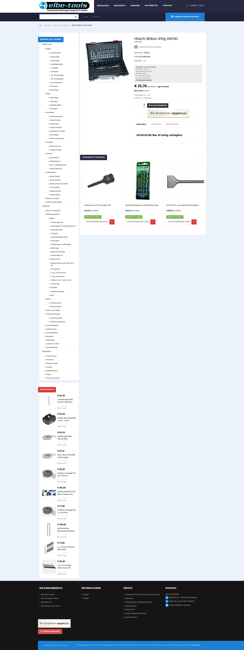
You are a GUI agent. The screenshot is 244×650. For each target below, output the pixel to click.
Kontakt (86, 594)
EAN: (136, 56)
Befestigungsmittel (53, 214)
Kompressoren (51, 356)
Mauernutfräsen (55, 191)
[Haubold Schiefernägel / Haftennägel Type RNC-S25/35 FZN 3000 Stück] (49, 401)
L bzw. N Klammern (58, 276)
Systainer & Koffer (52, 343)
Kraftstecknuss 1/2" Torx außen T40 (97, 205)
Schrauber (49, 142)
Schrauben (53, 287)
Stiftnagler (54, 71)
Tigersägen (54, 101)
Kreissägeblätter (52, 332)
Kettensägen (54, 97)
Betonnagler (55, 57)
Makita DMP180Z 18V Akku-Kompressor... (66, 493)
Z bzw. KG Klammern (58, 272)
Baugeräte (46, 351)
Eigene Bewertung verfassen (150, 47)
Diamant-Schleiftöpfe (57, 321)
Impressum (129, 598)
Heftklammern (55, 259)
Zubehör (45, 206)
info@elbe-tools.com (182, 605)
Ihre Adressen (46, 602)
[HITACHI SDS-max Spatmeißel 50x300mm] (184, 180)
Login (86, 16)
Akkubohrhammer (56, 116)
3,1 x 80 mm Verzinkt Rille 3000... (66, 548)
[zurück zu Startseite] (40, 25)
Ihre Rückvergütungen (49, 598)
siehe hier (196, 645)
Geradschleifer (55, 194)
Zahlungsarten (131, 606)
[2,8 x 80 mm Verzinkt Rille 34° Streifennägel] (49, 548)
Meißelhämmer (55, 161)
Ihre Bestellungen (48, 594)
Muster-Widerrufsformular (135, 613)
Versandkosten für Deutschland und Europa (142, 594)
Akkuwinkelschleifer (57, 138)
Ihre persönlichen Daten (50, 606)
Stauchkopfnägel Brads (59, 237)
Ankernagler (55, 60)
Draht (52, 295)
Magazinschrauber (52, 198)
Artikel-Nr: (138, 52)
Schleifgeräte (50, 172)
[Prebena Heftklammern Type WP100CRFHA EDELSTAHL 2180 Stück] (49, 530)
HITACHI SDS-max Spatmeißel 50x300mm (182, 205)
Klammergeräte (56, 82)
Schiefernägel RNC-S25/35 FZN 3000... (65, 401)
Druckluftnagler (55, 52)
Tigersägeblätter (52, 347)
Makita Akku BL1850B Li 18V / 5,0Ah (66, 419)
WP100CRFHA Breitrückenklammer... (66, 529)
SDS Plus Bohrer (55, 306)
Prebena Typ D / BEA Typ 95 (61, 280)
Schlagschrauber (56, 127)
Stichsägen (54, 108)
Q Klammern (55, 269)
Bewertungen (172, 124)
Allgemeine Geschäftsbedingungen (138, 602)
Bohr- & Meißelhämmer (58, 165)
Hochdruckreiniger (52, 378)
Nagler (48, 48)
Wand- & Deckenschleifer (59, 183)
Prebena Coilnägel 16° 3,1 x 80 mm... (66, 511)
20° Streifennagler (57, 75)
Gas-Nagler (54, 86)
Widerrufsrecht (131, 617)
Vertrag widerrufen (51, 631)
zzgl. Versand (163, 86)
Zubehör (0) (156, 124)
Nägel (52, 218)
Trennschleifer (55, 187)
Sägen (48, 93)
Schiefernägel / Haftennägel (61, 244)
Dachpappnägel (56, 229)
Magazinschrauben (57, 291)
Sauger (48, 374)
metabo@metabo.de (144, 80)
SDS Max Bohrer (55, 303)
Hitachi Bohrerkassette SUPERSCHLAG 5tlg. (141, 205)
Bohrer (48, 299)
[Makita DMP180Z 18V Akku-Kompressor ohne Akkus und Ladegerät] (49, 493)
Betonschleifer (55, 176)
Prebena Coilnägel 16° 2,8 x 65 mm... (66, 474)
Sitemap (86, 598)
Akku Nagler (54, 90)
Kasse (97, 16)
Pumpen (49, 367)
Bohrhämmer (54, 157)
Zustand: (138, 60)
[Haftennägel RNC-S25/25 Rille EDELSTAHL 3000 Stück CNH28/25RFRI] (49, 438)
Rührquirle (49, 336)
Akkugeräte (50, 112)
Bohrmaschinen (55, 146)
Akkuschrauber (55, 120)
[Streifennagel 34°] (49, 567)
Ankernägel (55, 240)
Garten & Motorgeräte (54, 202)
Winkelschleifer (55, 180)
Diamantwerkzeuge (53, 314)
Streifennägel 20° (57, 255)
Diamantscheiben (56, 318)
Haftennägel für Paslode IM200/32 (63, 226)
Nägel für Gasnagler (58, 251)
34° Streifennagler (57, 79)
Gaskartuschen (51, 329)
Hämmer (49, 153)
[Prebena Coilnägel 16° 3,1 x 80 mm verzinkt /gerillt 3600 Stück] (49, 511)
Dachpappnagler (57, 64)
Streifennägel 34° (57, 222)
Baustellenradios (52, 370)
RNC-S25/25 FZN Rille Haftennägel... (66, 456)
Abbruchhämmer (56, 168)
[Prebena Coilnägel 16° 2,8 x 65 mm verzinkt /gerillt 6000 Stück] (49, 474)
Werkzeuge (47, 44)
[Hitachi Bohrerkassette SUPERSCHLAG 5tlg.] (143, 180)
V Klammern (55, 283)
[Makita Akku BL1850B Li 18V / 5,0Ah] (49, 419)
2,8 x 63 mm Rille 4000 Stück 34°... (64, 566)
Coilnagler (54, 68)
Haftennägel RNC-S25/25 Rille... (65, 437)
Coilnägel (54, 233)
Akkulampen (54, 123)
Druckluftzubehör (52, 325)
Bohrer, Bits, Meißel (53, 310)
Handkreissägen (55, 105)
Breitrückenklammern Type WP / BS (62, 264)
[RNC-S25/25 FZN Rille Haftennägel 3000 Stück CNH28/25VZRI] (49, 456)
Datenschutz (130, 610)
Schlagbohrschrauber (57, 131)
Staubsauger (50, 340)
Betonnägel (55, 248)
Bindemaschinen (52, 363)
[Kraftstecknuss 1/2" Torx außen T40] (102, 180)
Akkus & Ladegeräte (53, 210)
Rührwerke (50, 359)
